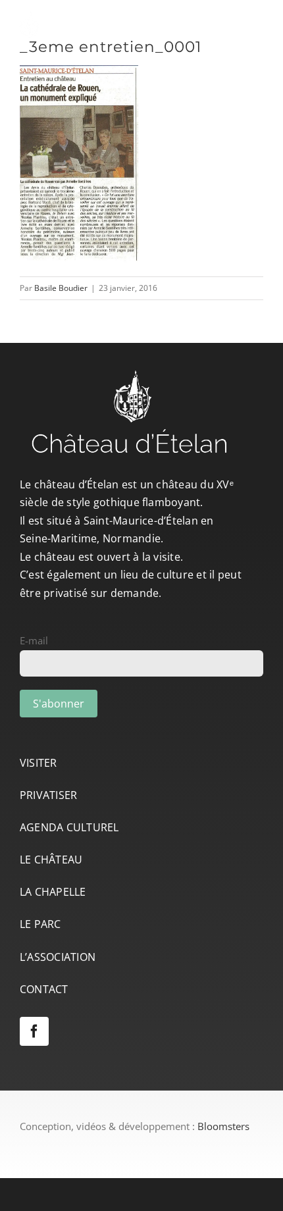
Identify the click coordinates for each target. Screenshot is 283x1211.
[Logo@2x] (102, 15)
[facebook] (34, 1031)
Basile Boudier (61, 288)
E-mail (34, 640)
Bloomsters (223, 1126)
